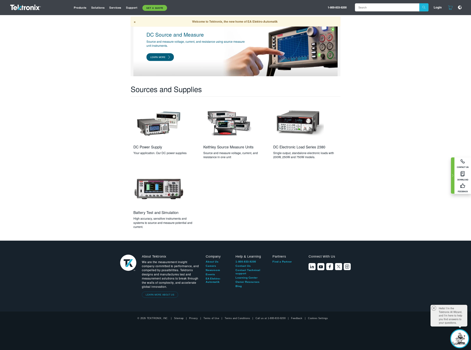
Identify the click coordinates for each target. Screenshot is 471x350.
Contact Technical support (248, 272)
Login (438, 7)
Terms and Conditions (237, 318)
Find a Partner (282, 261)
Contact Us (243, 265)
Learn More (157, 57)
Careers (211, 265)
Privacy (193, 318)
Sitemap (179, 318)
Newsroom (213, 270)
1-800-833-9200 (337, 7)
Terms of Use (211, 318)
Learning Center (246, 277)
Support (131, 8)
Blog (239, 286)
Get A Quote (154, 8)
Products (80, 8)
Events (210, 274)
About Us (212, 261)
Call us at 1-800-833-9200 (271, 318)
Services (115, 8)
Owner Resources (247, 281)
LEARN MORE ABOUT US (160, 294)
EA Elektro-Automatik (213, 280)
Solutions (98, 8)
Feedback (296, 318)
